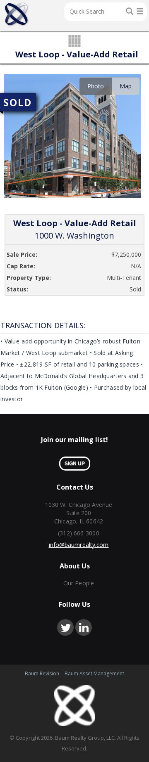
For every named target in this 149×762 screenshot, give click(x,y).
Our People (78, 583)
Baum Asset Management (94, 673)
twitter (65, 627)
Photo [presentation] (95, 86)
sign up (75, 463)
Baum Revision (42, 673)
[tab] (95, 86)
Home (16, 14)
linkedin (83, 627)
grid (75, 41)
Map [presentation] (126, 86)
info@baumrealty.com (79, 545)
